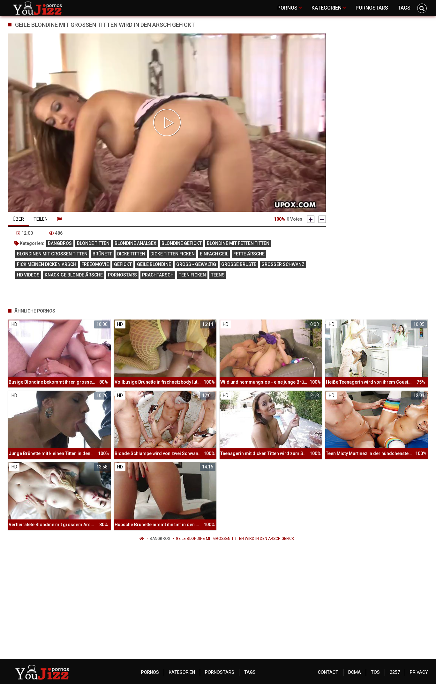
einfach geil (214, 253)
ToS (375, 672)
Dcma (354, 672)
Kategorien (182, 672)
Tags (250, 672)
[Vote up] (310, 219)
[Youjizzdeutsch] (38, 8)
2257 (395, 672)
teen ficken (192, 274)
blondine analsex (135, 243)
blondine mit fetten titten (238, 243)
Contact (328, 672)
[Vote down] (322, 219)
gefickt (123, 264)
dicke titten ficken (172, 253)
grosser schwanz (282, 264)
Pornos (150, 672)
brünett (102, 253)
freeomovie (95, 264)
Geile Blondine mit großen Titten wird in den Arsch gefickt (236, 538)
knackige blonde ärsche (74, 274)
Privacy (419, 672)
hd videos (28, 274)
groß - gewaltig (196, 264)
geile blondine (154, 264)
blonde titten (93, 243)
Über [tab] (18, 219)
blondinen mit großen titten (52, 253)
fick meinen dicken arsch (46, 264)
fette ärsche (249, 253)
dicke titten (131, 253)
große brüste (238, 264)
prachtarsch (158, 274)
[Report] (59, 219)
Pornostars (219, 672)
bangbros (60, 243)
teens (218, 274)
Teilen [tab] (41, 219)
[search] (422, 8)
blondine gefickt (182, 243)
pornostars (122, 274)
